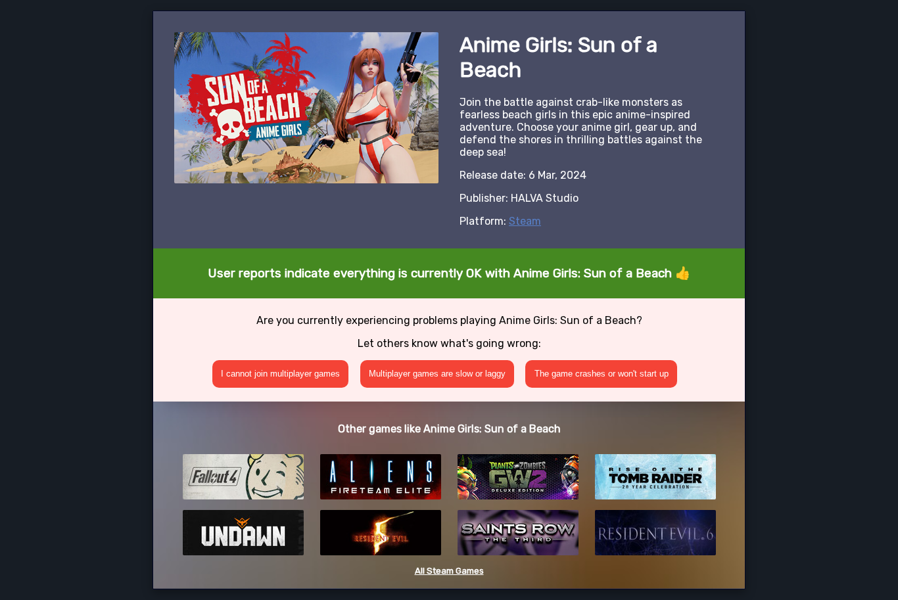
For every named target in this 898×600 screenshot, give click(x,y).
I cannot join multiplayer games (280, 374)
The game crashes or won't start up (601, 374)
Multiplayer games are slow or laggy (437, 374)
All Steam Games (449, 571)
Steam (525, 221)
